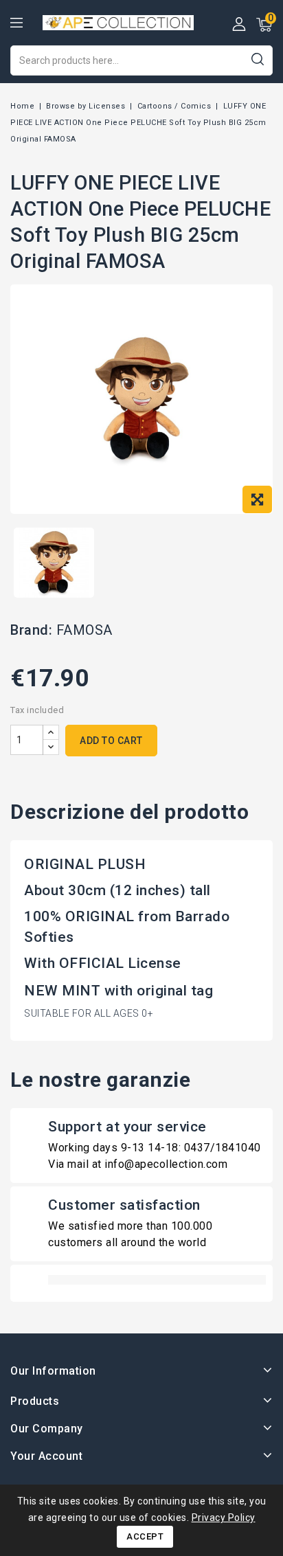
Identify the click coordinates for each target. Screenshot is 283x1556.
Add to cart (111, 740)
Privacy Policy (224, 1517)
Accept (144, 1536)
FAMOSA (84, 630)
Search (257, 58)
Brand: (31, 630)
